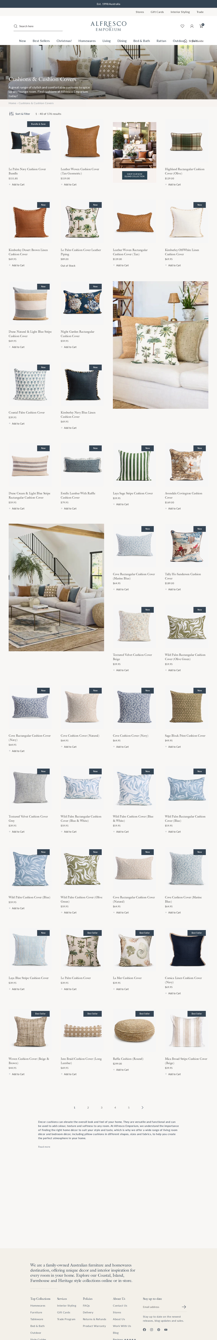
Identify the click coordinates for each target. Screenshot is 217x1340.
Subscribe (141, 688)
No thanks (141, 696)
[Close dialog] (170, 634)
